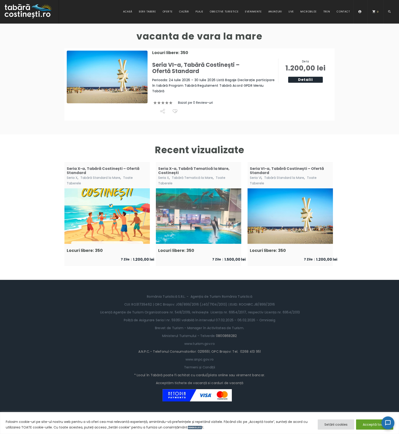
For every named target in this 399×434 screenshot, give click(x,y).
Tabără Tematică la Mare (192, 177)
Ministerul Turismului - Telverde (189, 335)
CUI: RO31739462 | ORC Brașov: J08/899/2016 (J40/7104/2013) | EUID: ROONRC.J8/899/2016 (199, 304)
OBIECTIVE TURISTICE (224, 11)
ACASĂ (127, 11)
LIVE (291, 11)
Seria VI (255, 177)
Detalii (305, 79)
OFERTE (168, 11)
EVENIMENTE (253, 11)
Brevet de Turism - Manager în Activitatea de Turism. (199, 328)
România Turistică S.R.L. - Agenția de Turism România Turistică (199, 296)
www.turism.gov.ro (199, 343)
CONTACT (343, 11)
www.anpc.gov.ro (199, 359)
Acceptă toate (375, 424)
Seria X (72, 177)
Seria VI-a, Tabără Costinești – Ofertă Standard (196, 68)
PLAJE (199, 11)
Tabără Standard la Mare (100, 177)
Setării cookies (336, 424)
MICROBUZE (308, 11)
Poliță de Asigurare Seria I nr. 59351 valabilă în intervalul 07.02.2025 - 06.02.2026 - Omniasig (199, 320)
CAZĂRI (184, 11)
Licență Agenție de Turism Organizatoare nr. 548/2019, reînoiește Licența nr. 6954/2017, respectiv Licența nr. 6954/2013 (199, 312)
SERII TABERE (147, 11)
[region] (199, 423)
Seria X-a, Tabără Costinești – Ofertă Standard (103, 170)
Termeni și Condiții (199, 367)
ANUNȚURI (275, 11)
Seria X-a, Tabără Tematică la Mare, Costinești (194, 170)
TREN (326, 11)
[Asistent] (387, 422)
